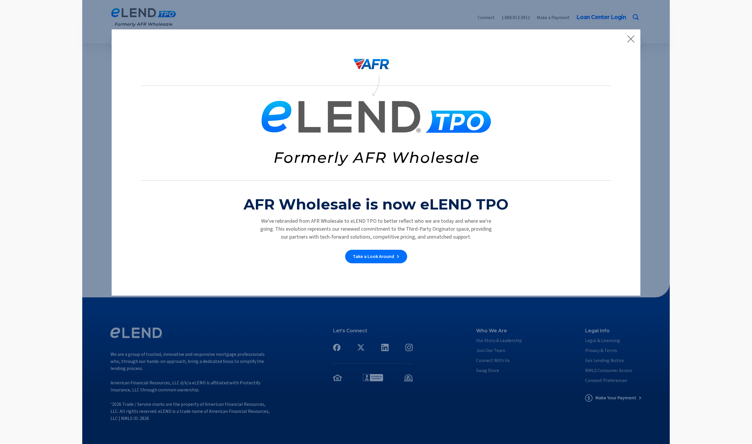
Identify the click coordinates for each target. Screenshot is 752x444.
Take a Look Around (373, 256)
